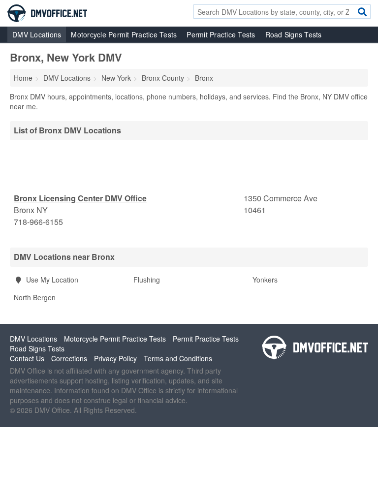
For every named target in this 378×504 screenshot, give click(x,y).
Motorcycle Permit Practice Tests (124, 34)
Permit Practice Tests (221, 34)
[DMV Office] (47, 12)
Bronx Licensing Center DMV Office (80, 198)
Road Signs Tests (293, 34)
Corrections (69, 358)
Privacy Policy (115, 358)
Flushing (146, 279)
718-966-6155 (38, 221)
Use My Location (51, 279)
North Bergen (35, 297)
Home (23, 78)
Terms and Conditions (178, 358)
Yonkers (265, 279)
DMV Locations (36, 34)
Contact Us (27, 358)
